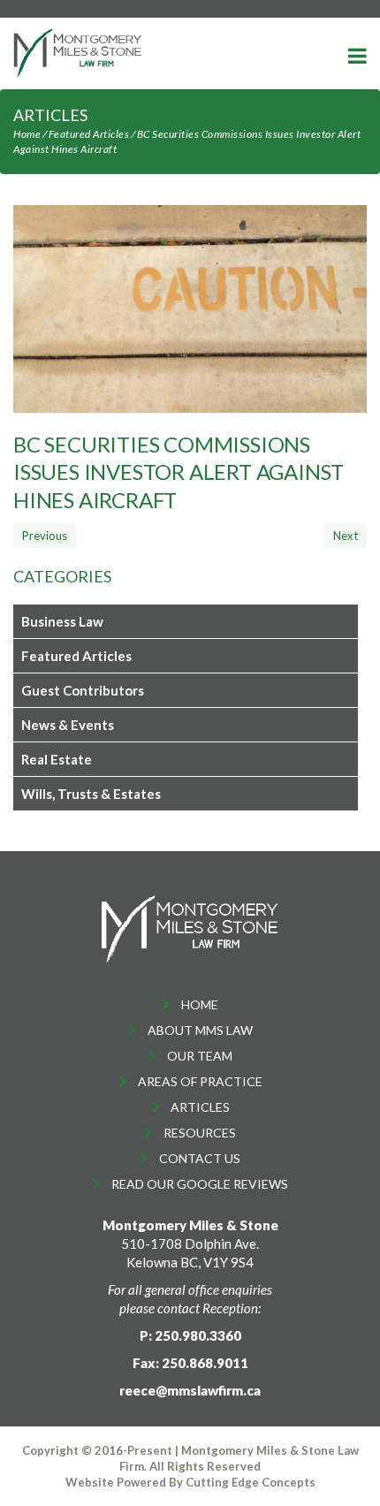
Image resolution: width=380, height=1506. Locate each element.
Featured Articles (89, 134)
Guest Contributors (82, 690)
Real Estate (56, 759)
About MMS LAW (200, 1030)
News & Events (67, 725)
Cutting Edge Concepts (250, 1482)
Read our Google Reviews (199, 1183)
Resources (199, 1132)
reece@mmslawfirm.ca (190, 1390)
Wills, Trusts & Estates (91, 794)
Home (27, 134)
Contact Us (199, 1158)
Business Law (62, 621)
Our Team (199, 1055)
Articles (200, 1106)
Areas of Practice (200, 1081)
